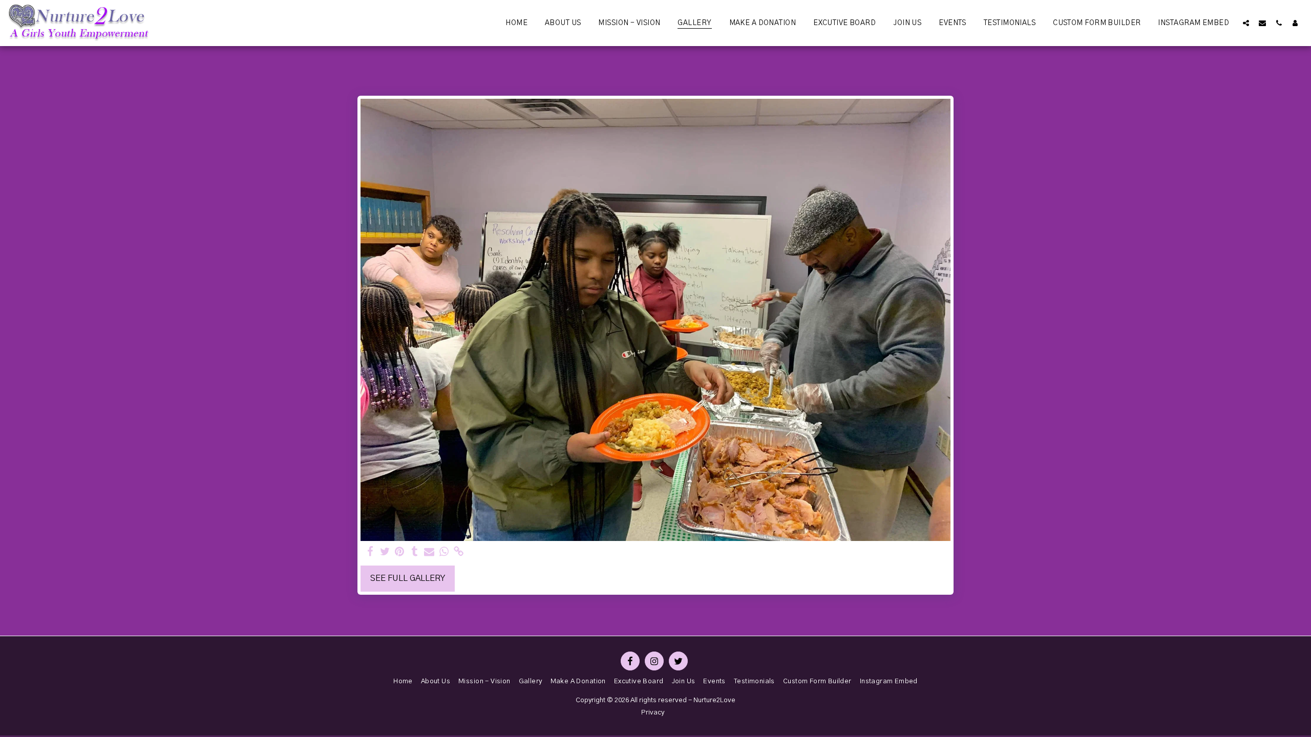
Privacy (652, 712)
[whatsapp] (444, 552)
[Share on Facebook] (370, 552)
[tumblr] (414, 552)
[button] (1246, 23)
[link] (459, 552)
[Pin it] (399, 552)
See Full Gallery (407, 578)
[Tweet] (384, 552)
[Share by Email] (429, 552)
